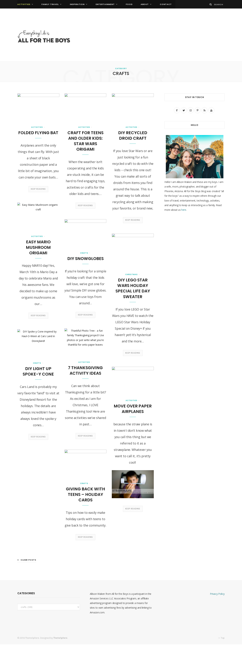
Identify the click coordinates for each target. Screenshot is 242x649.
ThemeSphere (60, 637)
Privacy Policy (217, 593)
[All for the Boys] (44, 37)
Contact (166, 4)
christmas (131, 274)
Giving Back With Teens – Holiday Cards (85, 494)
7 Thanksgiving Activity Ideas (85, 370)
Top (222, 637)
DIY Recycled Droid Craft (132, 135)
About (145, 4)
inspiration (77, 4)
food (129, 4)
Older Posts (28, 559)
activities (23, 4)
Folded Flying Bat (38, 133)
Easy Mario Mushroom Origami (38, 247)
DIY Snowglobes (85, 258)
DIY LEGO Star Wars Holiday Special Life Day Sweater (133, 288)
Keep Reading (38, 189)
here (183, 209)
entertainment (105, 4)
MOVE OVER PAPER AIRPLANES (133, 408)
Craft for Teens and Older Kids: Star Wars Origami (85, 141)
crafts (84, 253)
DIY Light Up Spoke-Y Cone (38, 371)
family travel (50, 4)
